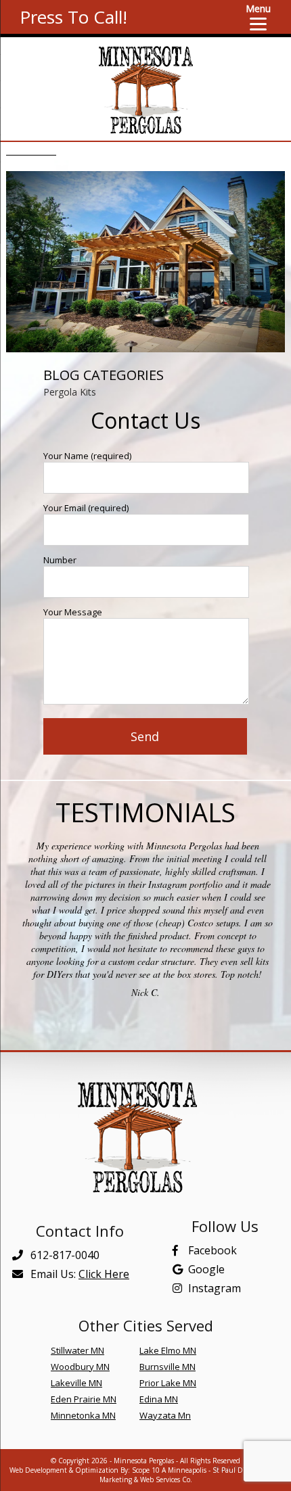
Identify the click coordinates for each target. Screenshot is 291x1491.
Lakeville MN (76, 1383)
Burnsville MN (167, 1366)
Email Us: (78, 1274)
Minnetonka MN (83, 1415)
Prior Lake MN (167, 1383)
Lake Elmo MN (167, 1350)
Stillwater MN (77, 1350)
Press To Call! (73, 17)
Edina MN (158, 1399)
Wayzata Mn (165, 1415)
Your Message (72, 612)
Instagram (214, 1288)
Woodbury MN (80, 1366)
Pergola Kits (69, 391)
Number (59, 560)
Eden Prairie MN (83, 1399)
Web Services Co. (166, 1479)
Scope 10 (146, 1470)
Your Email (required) (86, 508)
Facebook (212, 1250)
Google (206, 1269)
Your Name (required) (87, 456)
